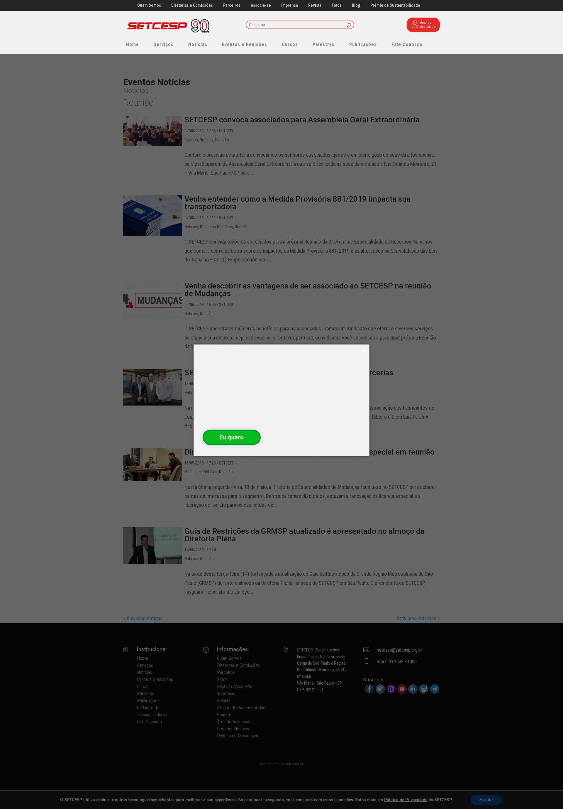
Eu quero (232, 437)
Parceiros (231, 5)
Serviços (164, 44)
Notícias (197, 44)
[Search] (349, 25)
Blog (356, 5)
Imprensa (289, 5)
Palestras (324, 44)
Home (132, 44)
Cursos (290, 44)
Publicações (363, 44)
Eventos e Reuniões (244, 44)
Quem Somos (149, 5)
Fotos (337, 5)
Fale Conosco (407, 44)
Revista (314, 5)
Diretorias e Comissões (192, 5)
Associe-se (261, 5)
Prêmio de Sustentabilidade (395, 5)
